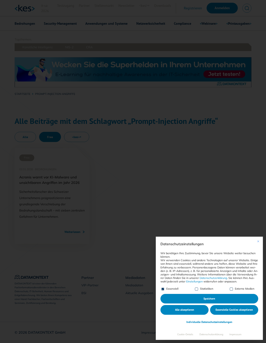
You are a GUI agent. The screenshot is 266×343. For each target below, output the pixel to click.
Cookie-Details (185, 334)
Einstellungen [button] (194, 281)
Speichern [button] (209, 298)
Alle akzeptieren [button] (184, 309)
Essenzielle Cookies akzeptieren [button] (234, 309)
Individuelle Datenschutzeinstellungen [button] (209, 322)
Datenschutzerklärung (213, 278)
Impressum (235, 334)
